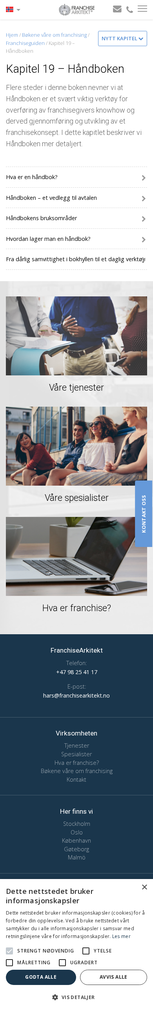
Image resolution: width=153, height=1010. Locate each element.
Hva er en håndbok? (32, 177)
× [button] (144, 887)
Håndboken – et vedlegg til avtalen (51, 197)
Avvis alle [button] (114, 977)
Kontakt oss (143, 514)
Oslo (77, 832)
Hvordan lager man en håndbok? (48, 238)
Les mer (121, 936)
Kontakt (76, 779)
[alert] (76, 944)
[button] (9, 951)
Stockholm (76, 823)
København (76, 840)
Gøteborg (76, 849)
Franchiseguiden (25, 43)
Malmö (77, 857)
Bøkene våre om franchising (54, 34)
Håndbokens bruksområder (41, 218)
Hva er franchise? (77, 762)
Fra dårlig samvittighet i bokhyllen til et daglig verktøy (75, 259)
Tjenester (76, 745)
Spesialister (76, 754)
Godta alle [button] (40, 977)
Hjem (12, 34)
